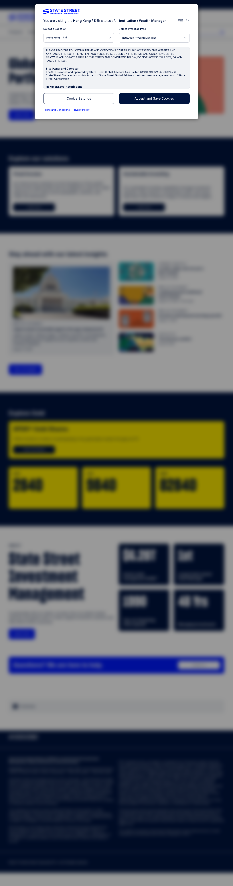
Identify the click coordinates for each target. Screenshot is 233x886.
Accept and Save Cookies (154, 98)
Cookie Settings (79, 98)
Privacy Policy (81, 109)
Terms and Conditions (56, 109)
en (188, 20)
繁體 (180, 20)
